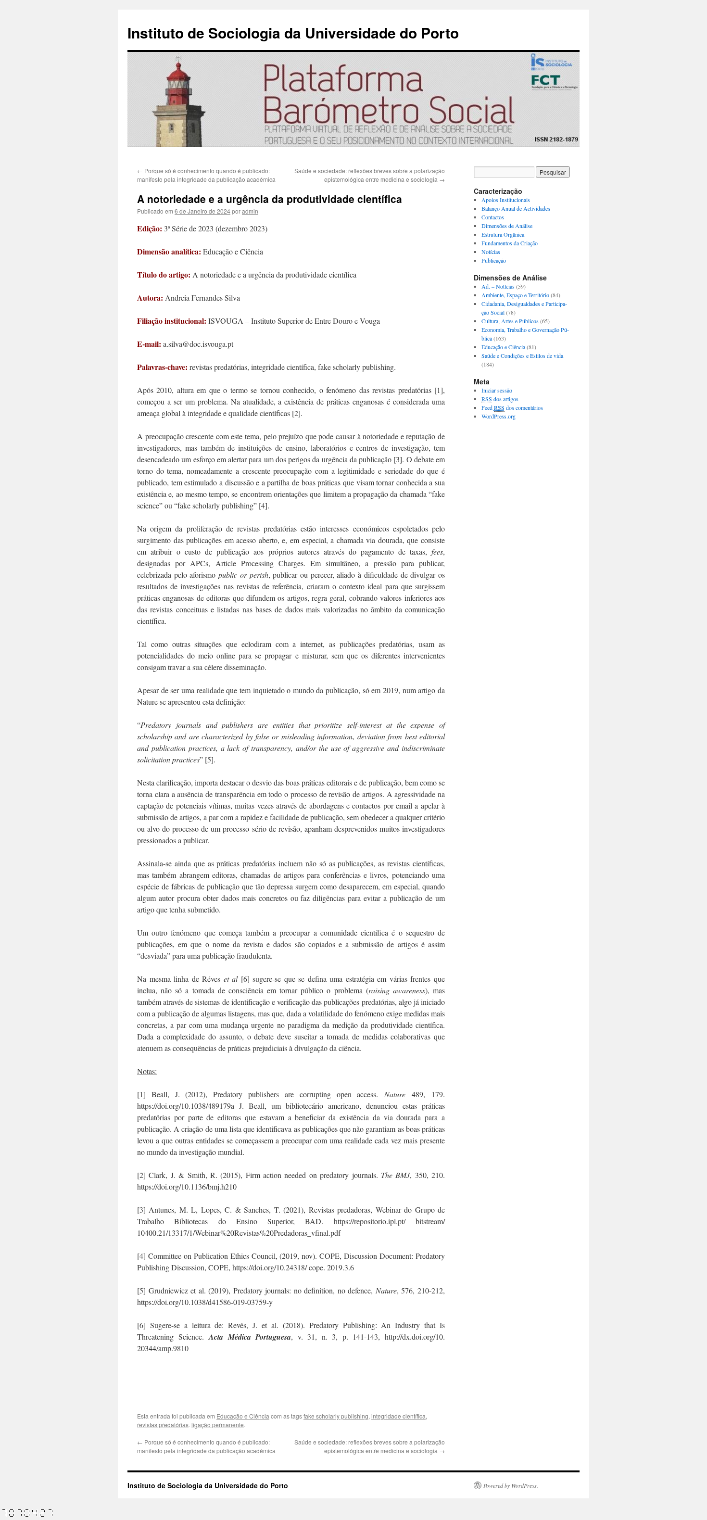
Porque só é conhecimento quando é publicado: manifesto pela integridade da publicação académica (206, 174)
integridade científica (398, 1416)
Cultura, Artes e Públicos (510, 321)
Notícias (490, 251)
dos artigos (499, 399)
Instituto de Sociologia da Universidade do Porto (293, 32)
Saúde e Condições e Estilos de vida (522, 355)
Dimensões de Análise (506, 225)
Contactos (492, 217)
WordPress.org (498, 416)
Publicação (493, 260)
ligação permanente (217, 1424)
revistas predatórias (163, 1424)
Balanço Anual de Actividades (515, 208)
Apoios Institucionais (505, 199)
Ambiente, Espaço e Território (515, 295)
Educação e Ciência (242, 1416)
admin (250, 211)
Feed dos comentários (512, 407)
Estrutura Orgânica (502, 234)
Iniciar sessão (496, 390)
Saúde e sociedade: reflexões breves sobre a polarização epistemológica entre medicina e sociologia (369, 174)
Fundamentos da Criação (509, 243)
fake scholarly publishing (335, 1416)
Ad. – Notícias (498, 286)
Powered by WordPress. (510, 1485)
